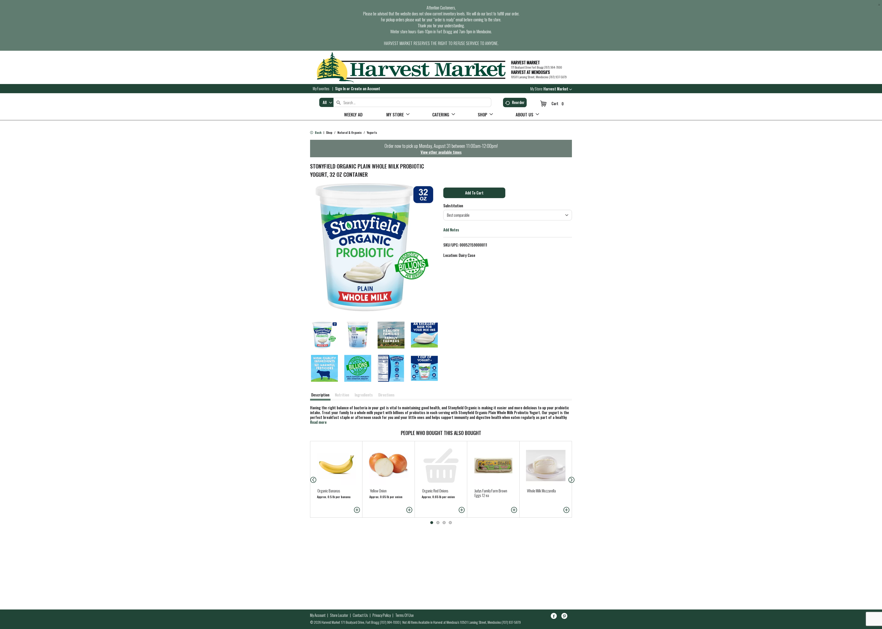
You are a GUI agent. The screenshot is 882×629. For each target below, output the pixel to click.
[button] (557, 89)
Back (318, 132)
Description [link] (320, 395)
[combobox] (326, 102)
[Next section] (572, 479)
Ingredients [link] (364, 395)
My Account (317, 615)
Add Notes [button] (451, 230)
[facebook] (554, 617)
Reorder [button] (518, 102)
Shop (329, 132)
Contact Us (360, 615)
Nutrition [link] (342, 395)
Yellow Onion (378, 491)
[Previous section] (310, 479)
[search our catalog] (339, 102)
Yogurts (372, 132)
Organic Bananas (328, 491)
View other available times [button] (441, 152)
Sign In (340, 88)
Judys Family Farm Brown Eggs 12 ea (491, 493)
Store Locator (339, 615)
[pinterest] (564, 617)
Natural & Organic (349, 132)
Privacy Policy (382, 615)
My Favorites (321, 88)
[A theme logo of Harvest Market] (408, 67)
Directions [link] (386, 395)
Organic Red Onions (435, 491)
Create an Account (365, 88)
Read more (318, 422)
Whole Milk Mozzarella (541, 491)
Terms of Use (404, 615)
